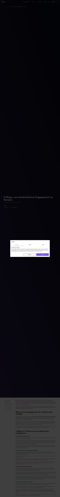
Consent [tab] (17, 244)
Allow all (42, 254)
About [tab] (43, 244)
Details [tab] (30, 244)
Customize (29, 254)
